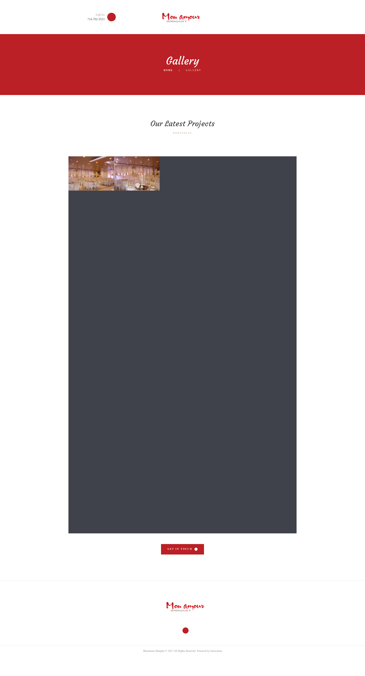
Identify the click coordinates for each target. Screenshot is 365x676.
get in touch (179, 549)
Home (168, 70)
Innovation (216, 651)
